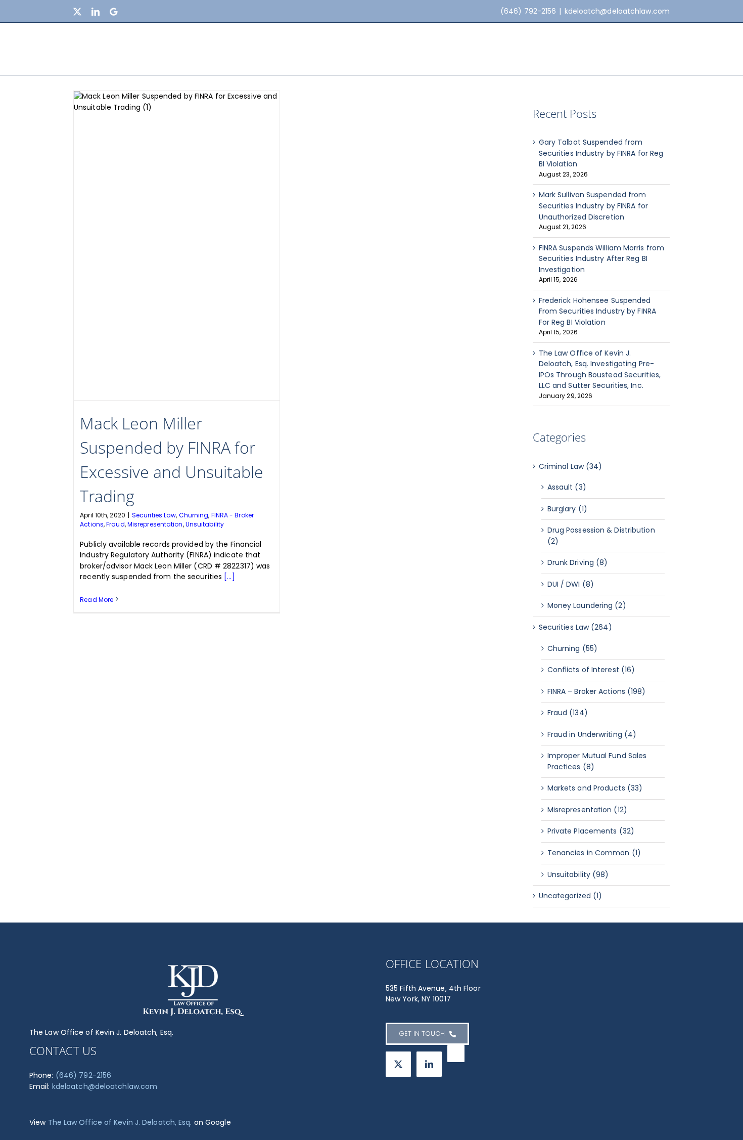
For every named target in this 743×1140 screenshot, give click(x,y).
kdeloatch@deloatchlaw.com (617, 11)
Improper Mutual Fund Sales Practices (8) (597, 761)
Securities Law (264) (575, 627)
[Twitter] (398, 1064)
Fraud (115, 524)
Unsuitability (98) (578, 874)
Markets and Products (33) (595, 788)
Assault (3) (566, 487)
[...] (229, 577)
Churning (194, 515)
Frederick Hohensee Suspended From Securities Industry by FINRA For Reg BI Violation (597, 311)
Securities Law (154, 515)
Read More (96, 599)
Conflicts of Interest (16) (591, 670)
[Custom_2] (456, 1053)
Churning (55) (572, 648)
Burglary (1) (567, 509)
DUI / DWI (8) (570, 584)
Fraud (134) (567, 713)
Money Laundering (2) (586, 605)
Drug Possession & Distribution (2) (601, 535)
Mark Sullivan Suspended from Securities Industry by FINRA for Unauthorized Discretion (593, 206)
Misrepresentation (155, 524)
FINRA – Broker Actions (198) (596, 691)
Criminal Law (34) (570, 466)
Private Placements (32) (590, 831)
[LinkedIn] (429, 1064)
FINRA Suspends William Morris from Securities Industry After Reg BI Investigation (601, 259)
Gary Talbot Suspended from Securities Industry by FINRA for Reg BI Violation (601, 153)
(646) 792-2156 (83, 1075)
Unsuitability (204, 524)
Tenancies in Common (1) (594, 853)
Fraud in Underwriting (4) (592, 734)
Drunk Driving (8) (577, 562)
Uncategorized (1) (570, 896)
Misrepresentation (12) (587, 810)
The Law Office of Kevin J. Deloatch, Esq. (120, 1122)
